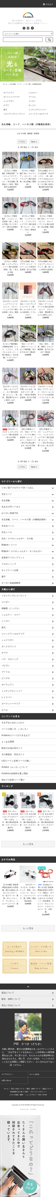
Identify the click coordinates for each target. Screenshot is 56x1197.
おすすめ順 (21, 133)
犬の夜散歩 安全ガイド (12, 754)
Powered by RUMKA (28, 1109)
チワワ (6, 105)
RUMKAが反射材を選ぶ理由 (14, 773)
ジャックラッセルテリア (38, 114)
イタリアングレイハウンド (14, 114)
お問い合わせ (6, 1080)
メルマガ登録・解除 (16, 1095)
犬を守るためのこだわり (12, 722)
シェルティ (33, 93)
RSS (39, 1095)
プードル (32, 97)
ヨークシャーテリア (11, 97)
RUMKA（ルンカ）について (14, 767)
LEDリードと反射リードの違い (16, 761)
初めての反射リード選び (12, 780)
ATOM (45, 1095)
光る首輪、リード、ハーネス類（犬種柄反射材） (26, 84)
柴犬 (5, 110)
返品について (47, 1089)
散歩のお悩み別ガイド (11, 748)
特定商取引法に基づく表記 (19, 1092)
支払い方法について (17, 1089)
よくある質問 (7, 741)
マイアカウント (7, 1074)
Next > (34, 141)
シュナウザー (8, 101)
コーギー (32, 101)
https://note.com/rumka (35, 1065)
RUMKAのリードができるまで (15, 735)
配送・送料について (33, 1089)
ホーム (5, 84)
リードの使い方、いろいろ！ (15, 729)
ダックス (32, 105)
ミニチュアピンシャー (37, 110)
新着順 (36, 133)
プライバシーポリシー (37, 1092)
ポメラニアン (8, 93)
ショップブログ (30, 1095)
